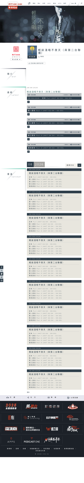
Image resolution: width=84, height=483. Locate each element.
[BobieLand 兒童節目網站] (73, 406)
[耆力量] (52, 428)
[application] (53, 95)
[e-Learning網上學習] (31, 417)
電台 (38, 4)
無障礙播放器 (69, 448)
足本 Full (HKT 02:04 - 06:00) (43, 177)
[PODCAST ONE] (31, 439)
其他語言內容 (41, 450)
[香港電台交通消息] (7, 397)
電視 (33, 4)
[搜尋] (81, 3)
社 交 (33, 397)
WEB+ (48, 4)
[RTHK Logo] (14, 4)
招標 (25, 448)
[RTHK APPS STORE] (11, 439)
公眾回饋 (74, 398)
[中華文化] (11, 428)
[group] (70, 94)
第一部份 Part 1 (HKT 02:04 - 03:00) (45, 179)
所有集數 (32, 57)
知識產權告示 (35, 448)
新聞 (43, 4)
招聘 (18, 448)
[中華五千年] (52, 439)
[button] (29, 94)
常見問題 (47, 448)
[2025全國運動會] (11, 406)
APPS (59, 4)
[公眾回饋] (68, 397)
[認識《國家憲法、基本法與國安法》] (31, 428)
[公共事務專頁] (52, 417)
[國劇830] (11, 417)
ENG (72, 3)
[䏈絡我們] (48, 397)
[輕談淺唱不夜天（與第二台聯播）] (28, 102)
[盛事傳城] (73, 428)
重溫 (54, 4)
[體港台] (31, 406)
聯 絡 (54, 397)
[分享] (28, 397)
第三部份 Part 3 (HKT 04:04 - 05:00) (45, 184)
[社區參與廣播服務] (73, 417)
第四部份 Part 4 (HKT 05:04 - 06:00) (45, 186)
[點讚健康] (52, 406)
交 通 (13, 397)
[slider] (76, 94)
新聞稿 (10, 448)
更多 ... (29, 392)
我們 (64, 4)
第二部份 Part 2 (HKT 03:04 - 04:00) (45, 182)
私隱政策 (57, 448)
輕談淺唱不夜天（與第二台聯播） (45, 92)
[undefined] (29, 3)
